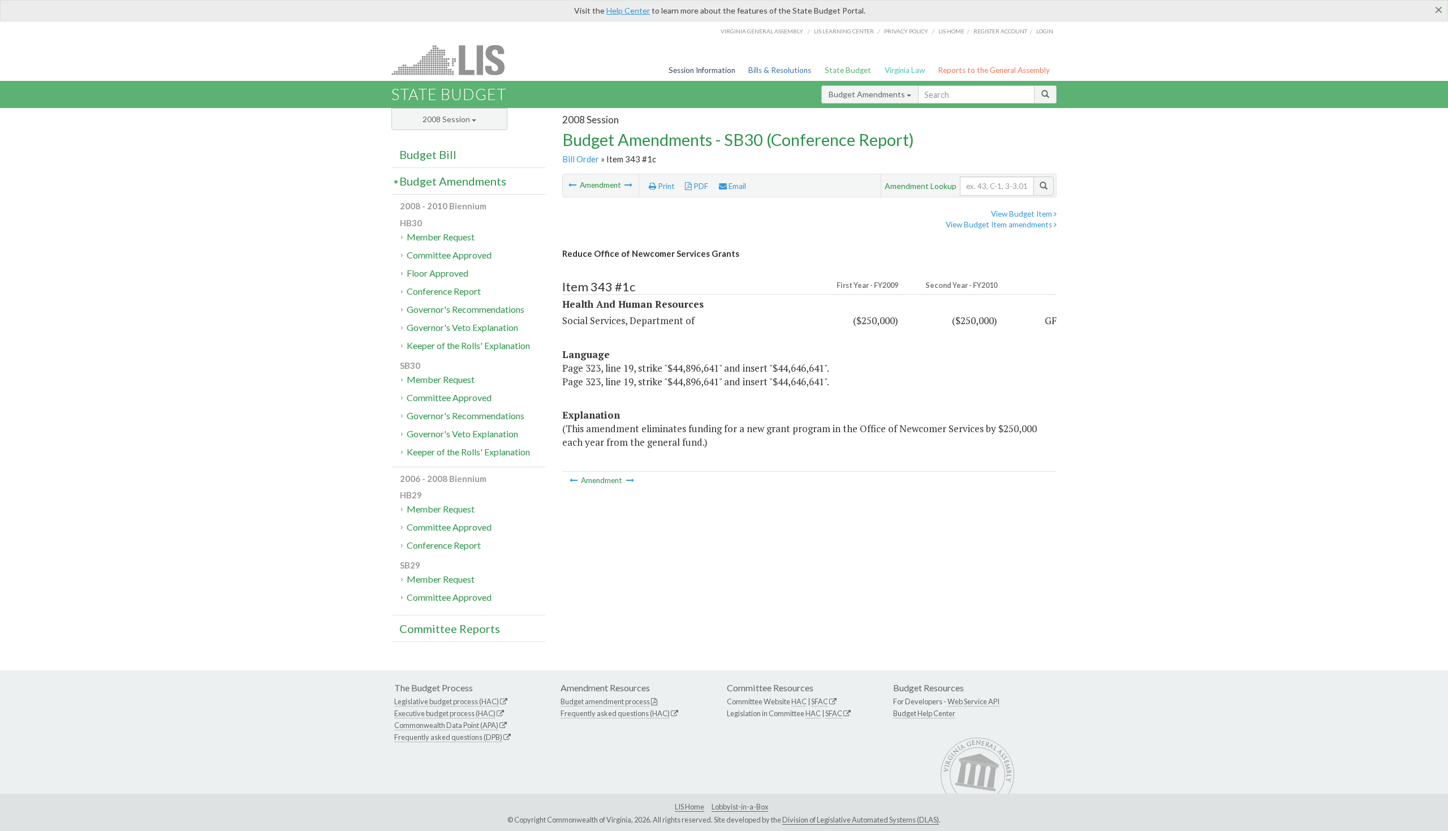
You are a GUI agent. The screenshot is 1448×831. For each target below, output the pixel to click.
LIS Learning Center (844, 31)
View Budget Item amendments (1000, 224)
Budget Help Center (924, 713)
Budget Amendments (868, 94)
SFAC (819, 701)
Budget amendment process (605, 701)
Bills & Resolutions (779, 70)
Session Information (702, 70)
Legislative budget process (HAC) (446, 701)
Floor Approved (437, 273)
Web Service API (973, 701)
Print (665, 186)
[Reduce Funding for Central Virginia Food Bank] (628, 185)
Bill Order (580, 159)
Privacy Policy (906, 31)
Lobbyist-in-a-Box (740, 806)
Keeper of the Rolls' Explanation (468, 345)
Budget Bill (427, 154)
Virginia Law (905, 70)
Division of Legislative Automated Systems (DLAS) (860, 819)
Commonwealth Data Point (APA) (446, 725)
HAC (799, 701)
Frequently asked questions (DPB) (448, 737)
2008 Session (447, 119)
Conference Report (444, 291)
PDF (700, 186)
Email (736, 186)
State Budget (848, 70)
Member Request (441, 236)
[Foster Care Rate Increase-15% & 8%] (573, 185)
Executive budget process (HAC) (444, 713)
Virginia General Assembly (762, 31)
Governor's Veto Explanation (462, 327)
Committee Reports (449, 628)
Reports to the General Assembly (994, 70)
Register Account (1000, 31)
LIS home (951, 31)
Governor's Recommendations (465, 309)
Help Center (628, 10)
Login (1044, 31)
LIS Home (689, 806)
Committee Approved (449, 254)
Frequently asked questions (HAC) (615, 713)
